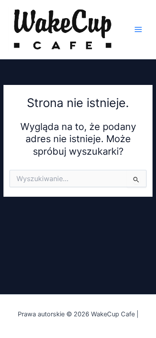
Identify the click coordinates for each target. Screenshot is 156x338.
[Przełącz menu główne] (138, 29)
